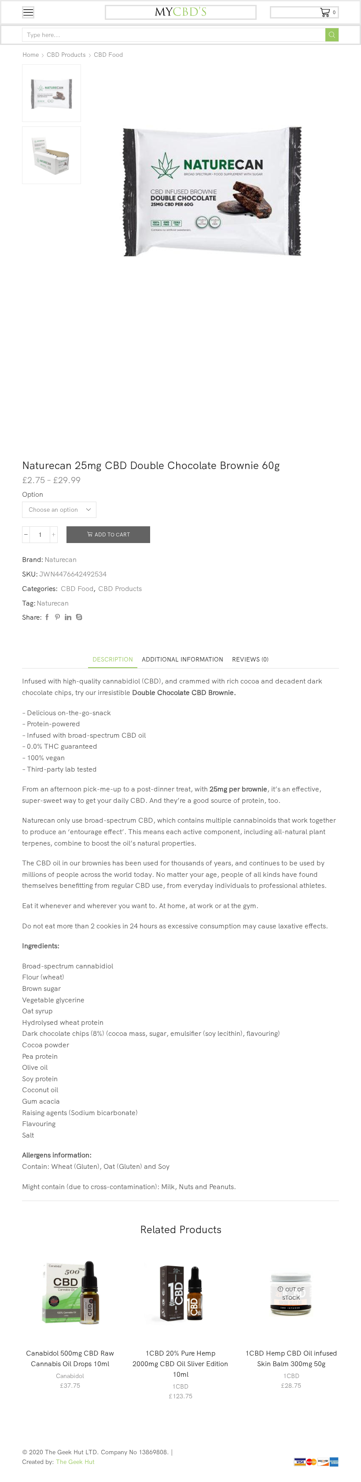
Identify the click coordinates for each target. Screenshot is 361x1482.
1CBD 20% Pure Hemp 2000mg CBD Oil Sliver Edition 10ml (180, 1364)
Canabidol (70, 1376)
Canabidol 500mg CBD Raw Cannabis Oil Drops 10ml (70, 1358)
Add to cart (112, 534)
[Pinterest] (57, 617)
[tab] (112, 659)
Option (32, 494)
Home (30, 55)
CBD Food (108, 55)
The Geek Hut (75, 1462)
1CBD (180, 1386)
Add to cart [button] (75, 1326)
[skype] (78, 617)
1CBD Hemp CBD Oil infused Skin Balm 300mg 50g (291, 1358)
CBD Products (66, 55)
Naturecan (60, 559)
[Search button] (332, 34)
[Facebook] (47, 617)
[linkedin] (68, 617)
